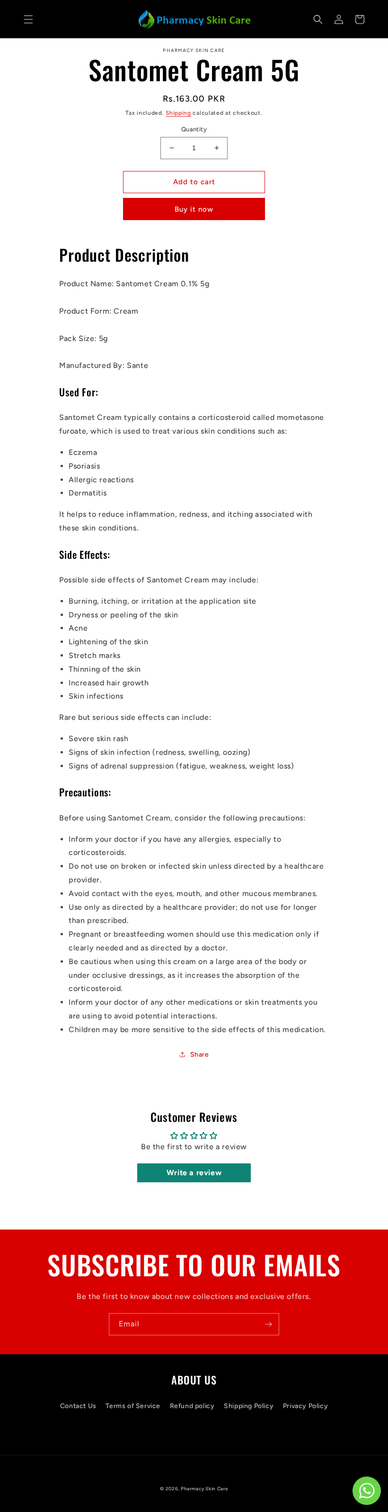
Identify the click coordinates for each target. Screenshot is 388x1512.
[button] (28, 19)
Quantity (194, 129)
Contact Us (78, 1406)
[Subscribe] (268, 1324)
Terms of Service (133, 1406)
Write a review (194, 1172)
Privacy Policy (305, 1406)
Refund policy (192, 1406)
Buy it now (194, 209)
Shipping (178, 113)
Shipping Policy (248, 1406)
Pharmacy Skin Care (204, 1489)
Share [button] (199, 1055)
